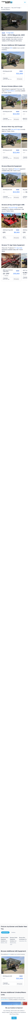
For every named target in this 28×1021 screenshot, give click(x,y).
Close (14, 1018)
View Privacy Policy (14, 1014)
